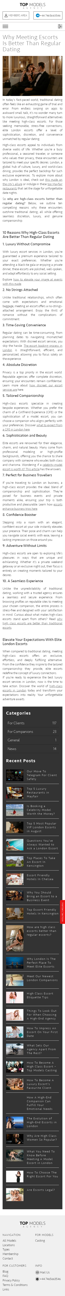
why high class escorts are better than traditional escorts (32, 623)
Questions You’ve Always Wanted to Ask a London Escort (42, 844)
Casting (40, 1240)
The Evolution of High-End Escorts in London (42, 1122)
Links (6, 1289)
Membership (10, 1254)
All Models (9, 1240)
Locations (9, 1245)
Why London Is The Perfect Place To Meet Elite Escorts (41, 962)
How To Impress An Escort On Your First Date (42, 1032)
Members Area (17, 15)
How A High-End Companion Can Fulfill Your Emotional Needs (40, 1103)
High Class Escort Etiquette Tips (40, 995)
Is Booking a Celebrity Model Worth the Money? (41, 810)
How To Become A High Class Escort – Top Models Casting (42, 1066)
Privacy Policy (11, 1280)
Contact (8, 1258)
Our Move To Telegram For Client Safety (42, 775)
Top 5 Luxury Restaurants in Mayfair (38, 792)
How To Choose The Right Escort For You (42, 1174)
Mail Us (45, 1272)
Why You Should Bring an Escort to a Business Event (42, 896)
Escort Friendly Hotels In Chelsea (40, 877)
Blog (5, 1271)
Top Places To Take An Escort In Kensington (41, 862)
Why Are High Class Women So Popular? (42, 1137)
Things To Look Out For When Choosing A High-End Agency (42, 1014)
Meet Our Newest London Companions (42, 978)
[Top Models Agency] (33, 5)
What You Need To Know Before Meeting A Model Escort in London (41, 1157)
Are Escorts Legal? (41, 1190)
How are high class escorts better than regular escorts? (42, 931)
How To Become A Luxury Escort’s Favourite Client (40, 1084)
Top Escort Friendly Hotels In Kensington (43, 911)
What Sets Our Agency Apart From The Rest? (41, 1049)
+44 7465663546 (50, 15)
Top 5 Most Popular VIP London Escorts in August (42, 827)
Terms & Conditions (15, 1285)
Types (6, 1249)
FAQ (5, 1276)
